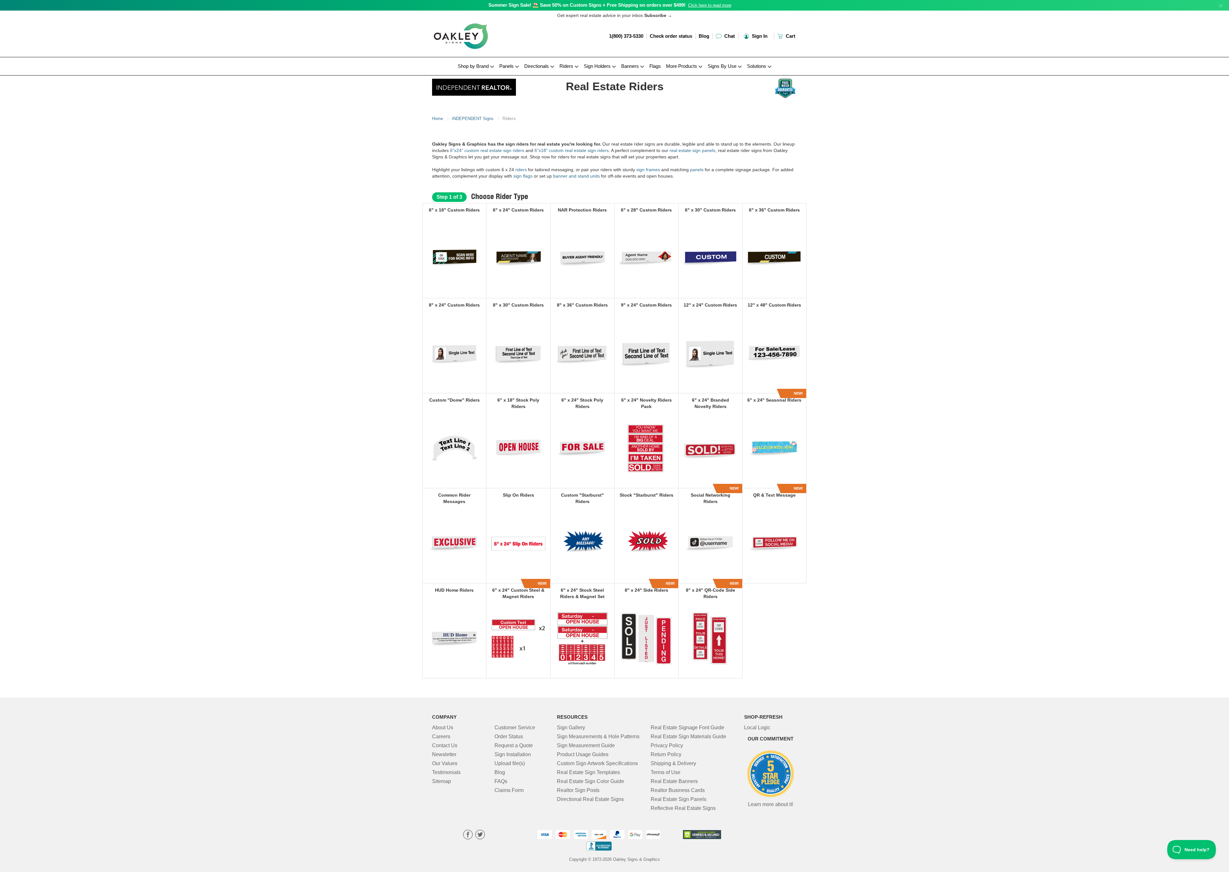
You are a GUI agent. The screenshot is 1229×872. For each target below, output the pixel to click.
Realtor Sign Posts (578, 790)
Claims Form (509, 790)
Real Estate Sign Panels (678, 799)
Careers (441, 736)
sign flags (523, 176)
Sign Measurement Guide (586, 745)
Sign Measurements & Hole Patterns (598, 736)
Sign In (759, 36)
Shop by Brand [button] (474, 66)
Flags (655, 66)
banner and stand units (576, 176)
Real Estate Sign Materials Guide (688, 736)
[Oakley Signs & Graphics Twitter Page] (480, 835)
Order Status (508, 736)
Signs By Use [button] (723, 66)
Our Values (444, 763)
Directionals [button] (537, 66)
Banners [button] (630, 66)
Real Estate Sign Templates (588, 772)
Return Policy (666, 754)
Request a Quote (513, 745)
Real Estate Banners (674, 781)
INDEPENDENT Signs (473, 118)
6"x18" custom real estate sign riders (571, 150)
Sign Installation (512, 754)
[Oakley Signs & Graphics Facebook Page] (467, 835)
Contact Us (444, 745)
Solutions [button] (757, 66)
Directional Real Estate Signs (590, 799)
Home (437, 118)
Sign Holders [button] (598, 66)
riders (521, 169)
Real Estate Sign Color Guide (590, 781)
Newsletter (444, 754)
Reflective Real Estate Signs (683, 808)
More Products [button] (682, 66)
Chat (729, 36)
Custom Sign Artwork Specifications (597, 763)
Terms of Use (665, 772)
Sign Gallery (571, 727)
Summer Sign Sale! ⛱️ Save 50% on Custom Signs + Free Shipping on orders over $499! (587, 5)
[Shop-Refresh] (474, 86)
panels (696, 169)
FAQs (500, 781)
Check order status (671, 36)
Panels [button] (507, 66)
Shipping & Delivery (673, 763)
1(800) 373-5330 (626, 36)
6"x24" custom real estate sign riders (487, 150)
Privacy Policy (667, 745)
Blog (704, 36)
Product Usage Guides (582, 754)
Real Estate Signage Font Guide (687, 727)
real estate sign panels (692, 150)
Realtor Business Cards (678, 790)
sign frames (648, 169)
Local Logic (757, 727)
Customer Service (514, 727)
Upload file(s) (509, 763)
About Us (442, 727)
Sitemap (441, 781)
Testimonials (446, 772)
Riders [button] (566, 66)
